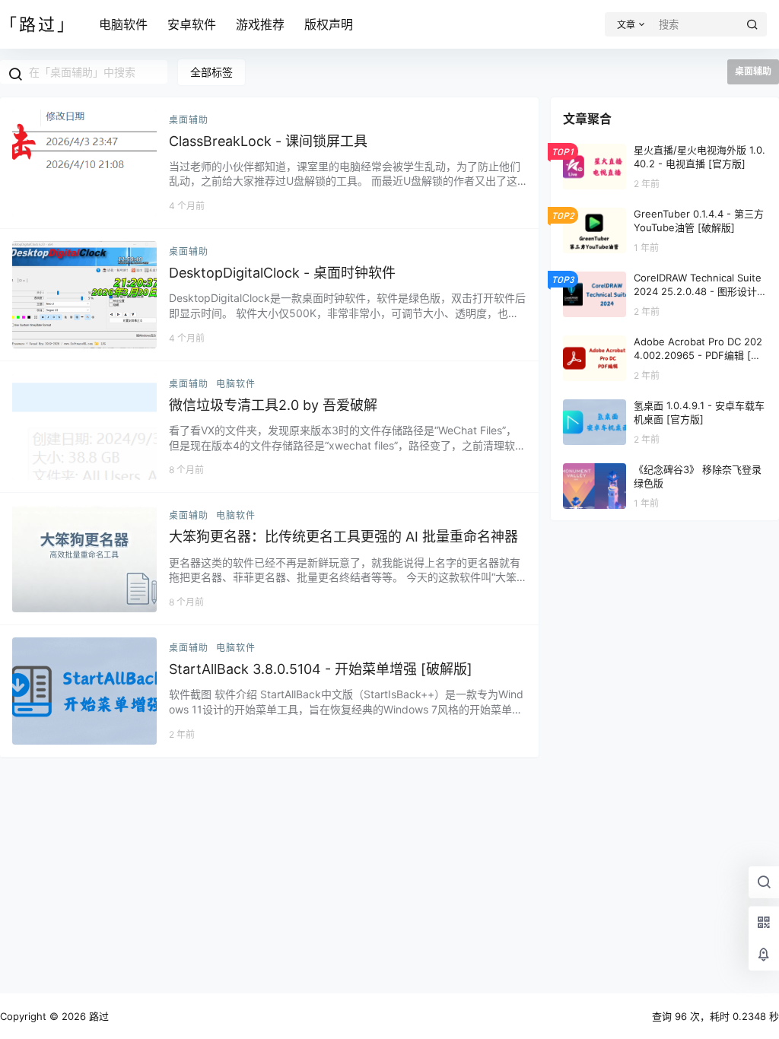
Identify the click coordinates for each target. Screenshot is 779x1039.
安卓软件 (191, 24)
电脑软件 (123, 24)
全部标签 (211, 71)
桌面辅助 (188, 120)
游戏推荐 (260, 24)
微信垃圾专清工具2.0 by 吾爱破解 (273, 405)
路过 (97, 1016)
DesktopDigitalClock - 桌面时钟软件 (282, 273)
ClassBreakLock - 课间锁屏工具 (268, 141)
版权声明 (328, 24)
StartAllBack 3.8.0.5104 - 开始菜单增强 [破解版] (320, 669)
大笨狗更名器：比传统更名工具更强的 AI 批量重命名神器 (343, 537)
